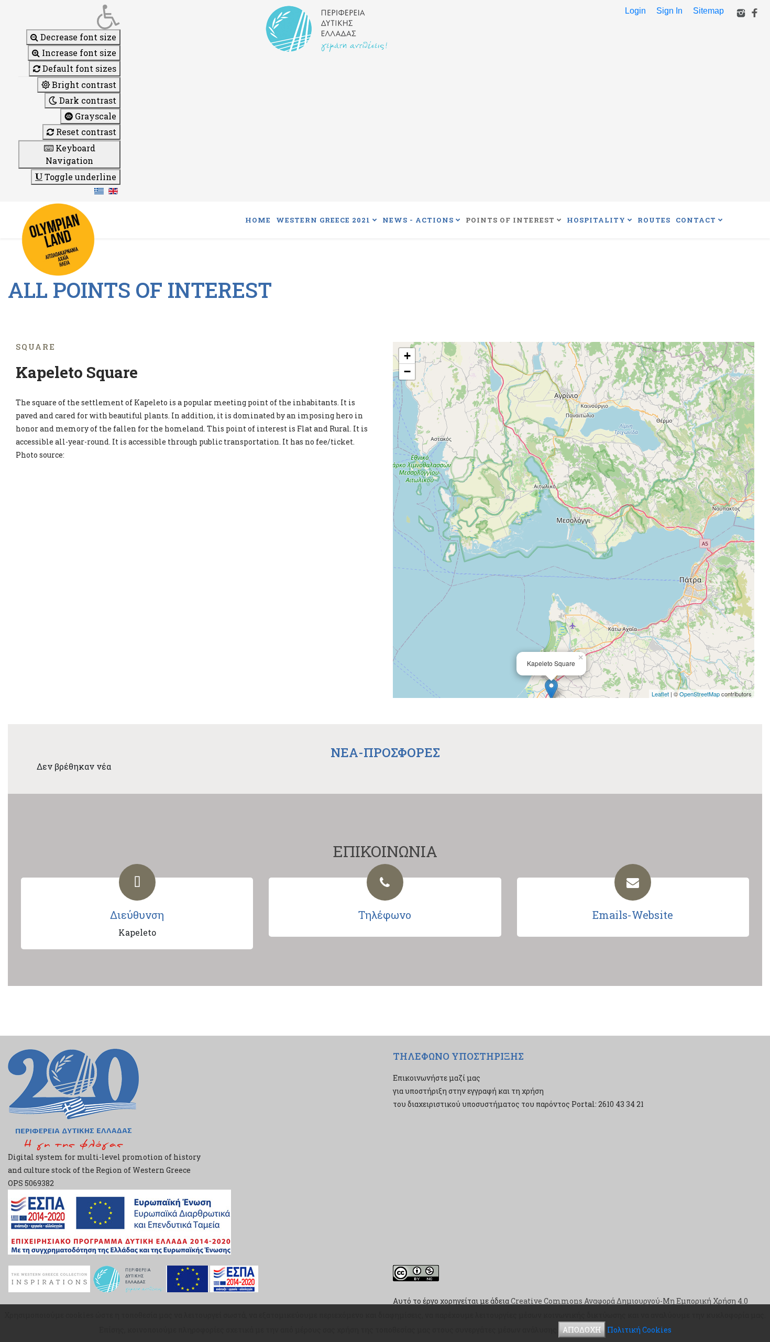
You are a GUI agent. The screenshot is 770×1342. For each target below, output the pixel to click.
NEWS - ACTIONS (418, 220)
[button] (69, 16)
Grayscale (94, 115)
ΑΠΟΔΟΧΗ (582, 1330)
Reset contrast (85, 131)
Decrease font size (77, 36)
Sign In (669, 10)
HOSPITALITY (596, 220)
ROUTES (653, 220)
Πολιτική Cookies (639, 1330)
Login (635, 10)
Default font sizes (78, 68)
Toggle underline (79, 176)
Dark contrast (86, 100)
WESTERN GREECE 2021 (323, 220)
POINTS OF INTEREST (510, 220)
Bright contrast (83, 84)
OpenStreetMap (699, 694)
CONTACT (696, 220)
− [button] (407, 371)
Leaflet (660, 694)
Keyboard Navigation (70, 154)
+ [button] (407, 355)
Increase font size (78, 52)
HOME (258, 220)
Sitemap (708, 10)
